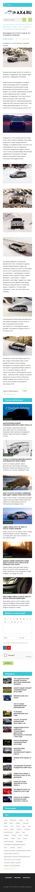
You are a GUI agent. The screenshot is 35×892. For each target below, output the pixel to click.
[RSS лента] (28, 882)
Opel (23, 832)
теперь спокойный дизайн (12, 865)
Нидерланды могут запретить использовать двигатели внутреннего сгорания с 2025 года (23, 732)
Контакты (26, 877)
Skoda (26, 835)
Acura (5, 820)
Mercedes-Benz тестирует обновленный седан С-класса (23, 751)
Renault (14, 835)
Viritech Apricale (8, 841)
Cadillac (18, 823)
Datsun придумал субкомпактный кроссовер (21, 742)
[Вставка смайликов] (27, 619)
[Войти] (30, 20)
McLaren (19, 829)
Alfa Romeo (13, 820)
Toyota (25, 838)
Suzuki (13, 838)
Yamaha (12, 847)
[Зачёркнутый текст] (14, 619)
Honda (18, 826)
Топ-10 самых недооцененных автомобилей (20, 705)
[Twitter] (15, 882)
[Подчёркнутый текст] (10, 619)
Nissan (17, 832)
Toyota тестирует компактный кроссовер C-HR (20, 721)
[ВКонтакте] (5, 648)
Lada (29, 826)
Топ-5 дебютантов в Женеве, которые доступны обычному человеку (22, 681)
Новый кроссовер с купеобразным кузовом (17, 850)
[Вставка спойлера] (21, 622)
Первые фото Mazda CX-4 (23, 759)
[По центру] (20, 619)
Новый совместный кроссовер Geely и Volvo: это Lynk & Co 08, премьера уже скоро (16, 562)
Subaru (6, 838)
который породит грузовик (12, 862)
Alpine (21, 820)
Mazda (12, 829)
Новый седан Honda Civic (11, 853)
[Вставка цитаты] (15, 622)
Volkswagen (19, 841)
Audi (27, 820)
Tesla (18, 838)
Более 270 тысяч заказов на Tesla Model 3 (20, 783)
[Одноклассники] (19, 882)
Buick (11, 823)
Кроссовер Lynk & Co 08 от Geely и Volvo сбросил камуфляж (17, 597)
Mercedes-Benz (8, 832)
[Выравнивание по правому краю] (23, 619)
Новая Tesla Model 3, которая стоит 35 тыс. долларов (22, 775)
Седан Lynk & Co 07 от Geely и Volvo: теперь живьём (15, 528)
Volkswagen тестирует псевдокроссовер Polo (23, 766)
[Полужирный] (5, 619)
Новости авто (8, 39)
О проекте (8, 877)
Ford (11, 826)
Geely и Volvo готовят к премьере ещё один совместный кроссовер (17, 494)
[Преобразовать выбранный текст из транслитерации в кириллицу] (18, 622)
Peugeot (6, 835)
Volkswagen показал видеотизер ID (14, 844)
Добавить (8, 663)
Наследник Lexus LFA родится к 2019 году (22, 790)
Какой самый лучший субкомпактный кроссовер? (23, 690)
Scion (20, 835)
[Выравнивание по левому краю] (17, 619)
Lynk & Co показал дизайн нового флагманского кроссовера (17, 460)
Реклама (17, 877)
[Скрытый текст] (11, 622)
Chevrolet (25, 823)
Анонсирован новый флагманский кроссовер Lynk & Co (17, 424)
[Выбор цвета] (8, 622)
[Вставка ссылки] (30, 619)
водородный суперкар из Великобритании (17, 856)
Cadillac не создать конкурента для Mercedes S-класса (21, 799)
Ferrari (6, 826)
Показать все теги (9, 868)
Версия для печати (10, 394)
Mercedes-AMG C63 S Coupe (21, 697)
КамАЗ (19, 847)
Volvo (5, 847)
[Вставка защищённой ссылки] (5, 622)
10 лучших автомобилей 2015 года (21, 713)
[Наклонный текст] (8, 619)
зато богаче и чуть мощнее (12, 859)
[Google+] (22, 882)
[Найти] (24, 20)
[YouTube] (25, 882)
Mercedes (27, 829)
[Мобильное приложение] (6, 882)
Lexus (5, 829)
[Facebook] (9, 882)
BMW (5, 823)
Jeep (24, 826)
